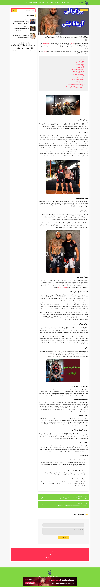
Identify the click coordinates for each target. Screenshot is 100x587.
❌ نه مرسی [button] (50, 302)
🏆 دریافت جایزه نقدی (50, 298)
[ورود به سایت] (50, 289)
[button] (50, 293)
